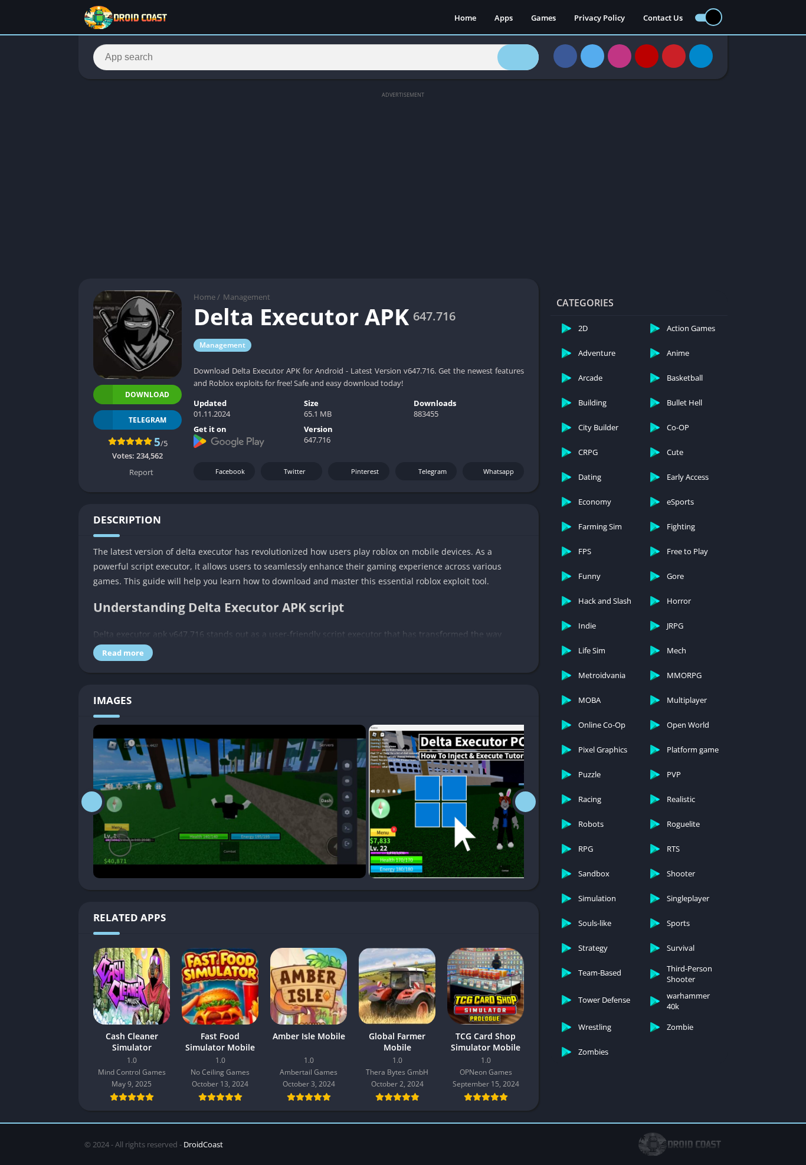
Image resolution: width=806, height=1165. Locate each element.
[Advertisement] (403, 184)
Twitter (295, 471)
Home (465, 17)
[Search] (518, 57)
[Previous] (91, 801)
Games (543, 17)
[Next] (525, 801)
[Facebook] (565, 56)
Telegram (432, 471)
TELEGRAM (147, 420)
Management (246, 297)
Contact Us (663, 17)
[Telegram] (701, 56)
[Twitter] (592, 56)
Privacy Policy (599, 17)
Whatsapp (498, 471)
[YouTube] (646, 56)
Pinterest (365, 471)
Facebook (230, 471)
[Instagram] (619, 56)
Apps (503, 17)
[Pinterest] (674, 56)
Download (147, 395)
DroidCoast (203, 1144)
